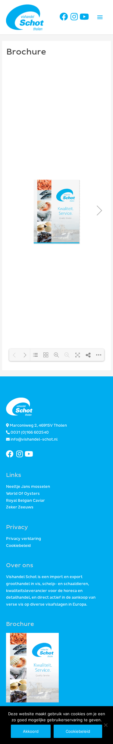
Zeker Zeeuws (19, 507)
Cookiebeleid (18, 546)
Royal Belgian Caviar (25, 500)
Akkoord (31, 731)
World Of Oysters (23, 493)
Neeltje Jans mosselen (28, 486)
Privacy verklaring (23, 539)
